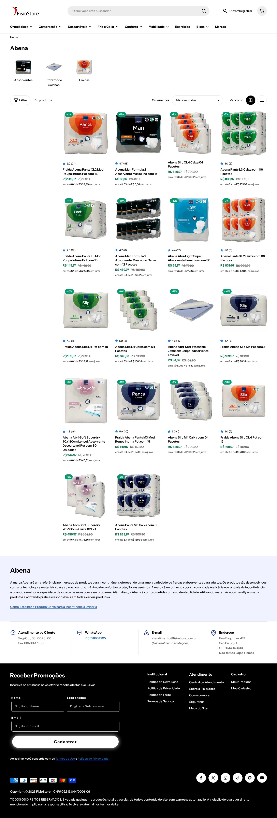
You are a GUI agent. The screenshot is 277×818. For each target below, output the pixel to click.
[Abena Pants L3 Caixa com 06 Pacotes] (243, 133)
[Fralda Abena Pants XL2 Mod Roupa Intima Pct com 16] (86, 133)
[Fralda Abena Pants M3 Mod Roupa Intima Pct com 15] (138, 401)
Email (16, 717)
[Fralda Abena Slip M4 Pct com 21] (243, 310)
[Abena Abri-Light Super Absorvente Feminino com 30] (191, 219)
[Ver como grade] (251, 100)
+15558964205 (95, 638)
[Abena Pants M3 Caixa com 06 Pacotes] (138, 495)
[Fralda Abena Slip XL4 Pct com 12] (243, 401)
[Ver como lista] (262, 100)
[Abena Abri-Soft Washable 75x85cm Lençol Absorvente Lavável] (191, 310)
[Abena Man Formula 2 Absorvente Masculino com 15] (138, 133)
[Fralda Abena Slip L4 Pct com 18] (86, 310)
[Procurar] (203, 11)
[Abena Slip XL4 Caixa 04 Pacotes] (191, 133)
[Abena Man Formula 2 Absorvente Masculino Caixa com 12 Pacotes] (138, 219)
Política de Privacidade (93, 758)
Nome (16, 698)
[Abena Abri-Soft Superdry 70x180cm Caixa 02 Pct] (86, 495)
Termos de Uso (65, 758)
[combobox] (138, 11)
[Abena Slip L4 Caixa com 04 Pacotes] (138, 310)
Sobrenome (76, 698)
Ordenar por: (161, 100)
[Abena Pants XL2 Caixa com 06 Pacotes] (243, 219)
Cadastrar (65, 741)
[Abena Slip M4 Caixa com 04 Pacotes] (191, 401)
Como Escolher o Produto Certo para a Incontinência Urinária (53, 607)
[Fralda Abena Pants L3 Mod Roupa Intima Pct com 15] (86, 219)
